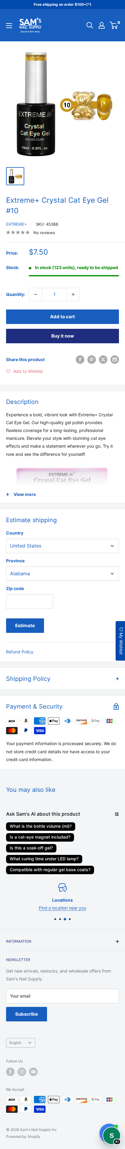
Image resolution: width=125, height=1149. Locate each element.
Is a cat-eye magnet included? (40, 837)
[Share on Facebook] (80, 359)
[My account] (102, 25)
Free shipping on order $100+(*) (62, 4)
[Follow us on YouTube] (33, 1072)
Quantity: (15, 294)
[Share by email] (114, 359)
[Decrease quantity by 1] (35, 294)
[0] (114, 25)
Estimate (25, 625)
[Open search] (89, 25)
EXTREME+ (16, 224)
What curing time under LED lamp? (44, 858)
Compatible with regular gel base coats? (50, 869)
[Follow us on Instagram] (22, 1072)
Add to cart (62, 316)
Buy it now (62, 336)
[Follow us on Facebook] (10, 1072)
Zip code (15, 588)
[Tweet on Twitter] (103, 359)
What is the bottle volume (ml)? (41, 826)
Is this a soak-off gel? (31, 847)
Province (15, 560)
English (15, 1042)
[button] (24, 371)
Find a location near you (62, 907)
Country (14, 532)
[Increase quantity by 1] (73, 294)
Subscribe (26, 1014)
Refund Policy (19, 651)
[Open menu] (9, 25)
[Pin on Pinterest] (91, 359)
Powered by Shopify (23, 1136)
